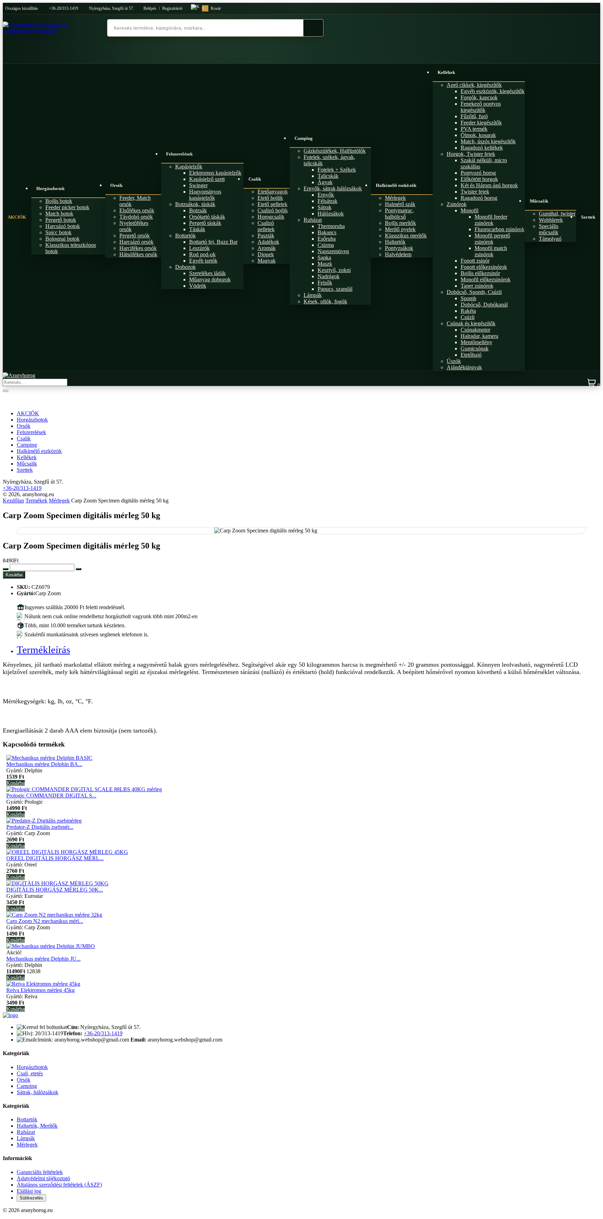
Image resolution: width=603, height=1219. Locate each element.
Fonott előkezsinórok (484, 267)
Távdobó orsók (136, 217)
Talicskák (328, 176)
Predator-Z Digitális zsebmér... (39, 827)
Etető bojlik (270, 198)
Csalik (254, 179)
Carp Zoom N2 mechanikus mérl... (44, 921)
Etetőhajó (471, 355)
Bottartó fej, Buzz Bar (213, 242)
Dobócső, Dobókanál (484, 305)
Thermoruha (331, 226)
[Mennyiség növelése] (78, 569)
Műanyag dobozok (210, 279)
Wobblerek (551, 220)
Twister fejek (475, 192)
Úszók (454, 361)
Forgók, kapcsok (479, 97)
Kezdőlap (13, 500)
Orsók (116, 185)
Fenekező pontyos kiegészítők (481, 107)
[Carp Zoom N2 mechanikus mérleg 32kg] (54, 915)
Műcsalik (539, 201)
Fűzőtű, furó (474, 116)
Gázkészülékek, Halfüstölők (335, 151)
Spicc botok (58, 232)
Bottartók (185, 235)
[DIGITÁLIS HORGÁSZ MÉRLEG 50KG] (57, 883)
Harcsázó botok (62, 226)
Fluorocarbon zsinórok (499, 229)
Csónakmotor (475, 330)
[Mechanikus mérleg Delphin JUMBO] (50, 946)
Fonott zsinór (475, 261)
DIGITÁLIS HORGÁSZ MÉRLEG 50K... (54, 890)
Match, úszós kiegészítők (488, 141)
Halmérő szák (400, 204)
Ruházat (313, 220)
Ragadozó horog (479, 198)
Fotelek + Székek (337, 170)
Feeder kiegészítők (481, 123)
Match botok (59, 214)
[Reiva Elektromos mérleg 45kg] (43, 984)
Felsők (325, 283)
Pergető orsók (134, 235)
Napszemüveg (333, 251)
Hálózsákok (331, 214)
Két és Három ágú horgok (489, 185)
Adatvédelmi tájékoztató (43, 1178)
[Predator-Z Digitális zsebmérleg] (44, 821)
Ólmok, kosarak (478, 135)
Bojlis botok (58, 201)
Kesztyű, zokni (334, 270)
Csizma (326, 245)
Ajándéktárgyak (464, 367)
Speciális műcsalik (548, 229)
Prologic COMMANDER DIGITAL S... (51, 795)
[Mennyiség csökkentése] (5, 569)
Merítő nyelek (400, 229)
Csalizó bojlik (273, 210)
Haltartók (395, 242)
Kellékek (446, 72)
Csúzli (468, 317)
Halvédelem (398, 254)
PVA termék (474, 129)
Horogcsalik (271, 217)
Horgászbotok (50, 188)
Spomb (468, 298)
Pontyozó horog (478, 173)
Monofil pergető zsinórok (492, 239)
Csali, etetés (30, 1073)
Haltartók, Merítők (37, 1126)
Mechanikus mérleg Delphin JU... (43, 959)
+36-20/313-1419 (63, 8)
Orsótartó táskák (207, 217)
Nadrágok (329, 276)
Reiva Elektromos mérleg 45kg (40, 990)
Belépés (149, 8)
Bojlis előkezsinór (480, 273)
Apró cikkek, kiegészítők (474, 85)
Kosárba (14, 574)
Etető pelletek (273, 204)
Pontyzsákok (399, 248)
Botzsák (198, 210)
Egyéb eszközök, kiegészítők (492, 91)
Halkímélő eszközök (396, 185)
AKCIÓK (17, 217)
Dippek (266, 254)
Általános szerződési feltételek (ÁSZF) (59, 1185)
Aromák (267, 248)
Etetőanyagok (273, 192)
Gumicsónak (475, 348)
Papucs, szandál (335, 289)
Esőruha (327, 239)
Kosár (211, 8)
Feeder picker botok (67, 207)
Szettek (588, 217)
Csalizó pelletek (266, 226)
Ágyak (325, 182)
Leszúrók (199, 248)
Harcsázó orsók (136, 242)
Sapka (324, 257)
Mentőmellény (476, 342)
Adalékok (268, 242)
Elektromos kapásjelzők (215, 173)
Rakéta (468, 311)
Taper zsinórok (477, 286)
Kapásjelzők (188, 166)
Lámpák (313, 295)
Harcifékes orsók (138, 248)
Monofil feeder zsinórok (491, 220)
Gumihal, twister (557, 214)
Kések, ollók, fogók (325, 301)
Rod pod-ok (202, 254)
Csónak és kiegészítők (471, 323)
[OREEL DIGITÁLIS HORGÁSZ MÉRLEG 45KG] (67, 852)
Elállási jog (29, 1191)
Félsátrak (327, 201)
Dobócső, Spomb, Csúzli (474, 292)
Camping (304, 138)
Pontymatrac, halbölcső (399, 213)
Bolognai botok (62, 239)
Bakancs (327, 232)
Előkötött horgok (479, 179)
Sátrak (325, 207)
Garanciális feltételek (40, 1172)
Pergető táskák (205, 223)
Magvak (267, 261)
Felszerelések (179, 154)
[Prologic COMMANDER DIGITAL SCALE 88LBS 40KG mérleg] (84, 789)
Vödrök (197, 286)
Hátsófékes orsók (138, 254)
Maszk (325, 264)
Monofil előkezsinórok (486, 279)
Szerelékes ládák (207, 273)
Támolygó (550, 239)
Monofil (469, 210)
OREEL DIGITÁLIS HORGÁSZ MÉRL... (55, 858)
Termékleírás (43, 649)
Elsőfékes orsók (136, 210)
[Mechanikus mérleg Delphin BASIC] (49, 758)
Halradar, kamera (479, 336)
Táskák (197, 229)
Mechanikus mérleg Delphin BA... (44, 764)
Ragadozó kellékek (482, 148)
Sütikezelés (31, 1198)
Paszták (266, 235)
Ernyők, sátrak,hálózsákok (333, 188)
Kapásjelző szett (207, 179)
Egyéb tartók (203, 261)
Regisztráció (172, 8)
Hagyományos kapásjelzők (205, 195)
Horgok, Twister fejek (471, 154)
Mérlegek (395, 198)
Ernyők (326, 195)
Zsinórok (457, 204)
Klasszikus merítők (406, 235)
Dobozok (185, 267)
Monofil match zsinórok (491, 251)
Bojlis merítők (400, 223)
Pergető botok (60, 220)
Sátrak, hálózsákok (37, 1092)
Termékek (36, 500)
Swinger (198, 185)
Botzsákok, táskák (195, 204)
